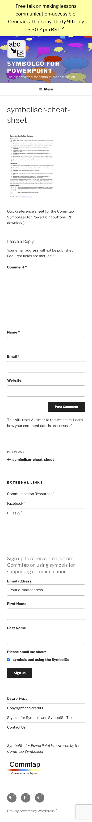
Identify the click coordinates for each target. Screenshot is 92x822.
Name (13, 332)
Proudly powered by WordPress (31, 811)
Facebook (15, 503)
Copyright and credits (25, 708)
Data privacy (17, 698)
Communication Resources (29, 494)
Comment (17, 267)
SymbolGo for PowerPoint (33, 67)
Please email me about (26, 652)
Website (14, 380)
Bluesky (13, 513)
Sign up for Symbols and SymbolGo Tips (40, 718)
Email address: (19, 581)
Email (13, 356)
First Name (16, 604)
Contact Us (16, 727)
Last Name (16, 628)
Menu (48, 89)
